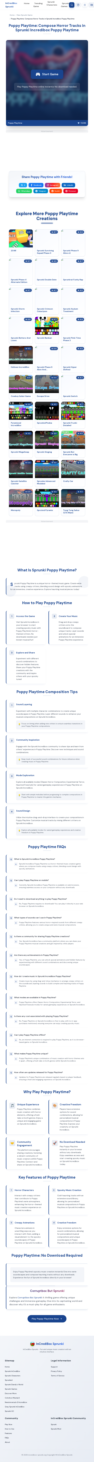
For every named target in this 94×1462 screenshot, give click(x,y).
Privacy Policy (56, 1371)
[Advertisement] (47, 150)
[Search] (71, 5)
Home (26, 3)
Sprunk (54, 1424)
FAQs (7, 1438)
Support (54, 1367)
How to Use (9, 1429)
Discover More (11, 1393)
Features (8, 1433)
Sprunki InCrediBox (12, 1371)
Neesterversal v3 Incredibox (16, 1402)
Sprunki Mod (56, 1429)
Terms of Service (57, 1376)
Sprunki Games (65, 5)
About (7, 1442)
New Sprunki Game (24, 15)
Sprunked (8, 1380)
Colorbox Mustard (12, 1398)
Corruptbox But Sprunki (30, 1297)
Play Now (8, 1424)
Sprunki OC (9, 1411)
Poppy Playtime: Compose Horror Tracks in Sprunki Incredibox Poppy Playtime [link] (42, 19)
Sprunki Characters (12, 1376)
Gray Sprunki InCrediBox (14, 1407)
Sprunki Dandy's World (14, 1384)
